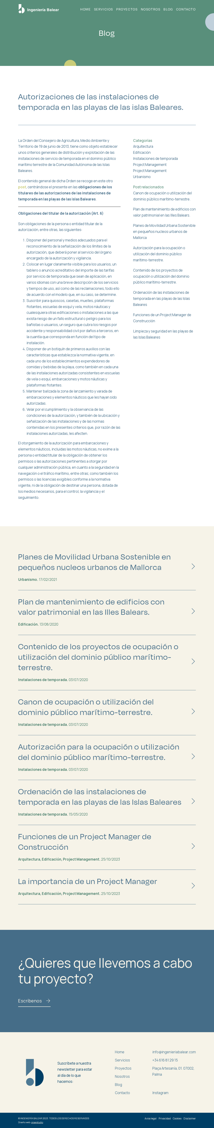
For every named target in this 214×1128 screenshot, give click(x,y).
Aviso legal (151, 1118)
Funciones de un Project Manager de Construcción (162, 317)
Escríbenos (30, 1001)
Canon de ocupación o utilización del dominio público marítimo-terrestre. (162, 196)
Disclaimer (189, 1118)
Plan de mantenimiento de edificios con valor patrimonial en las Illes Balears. (164, 212)
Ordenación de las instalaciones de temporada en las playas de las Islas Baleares (161, 298)
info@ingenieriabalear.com (174, 1052)
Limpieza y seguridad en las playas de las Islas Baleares (163, 334)
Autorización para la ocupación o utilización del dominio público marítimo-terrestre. (159, 253)
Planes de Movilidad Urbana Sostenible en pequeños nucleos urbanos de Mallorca (164, 231)
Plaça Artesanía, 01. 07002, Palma (173, 1071)
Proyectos (127, 9)
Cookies (177, 1118)
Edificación (142, 152)
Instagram (160, 1092)
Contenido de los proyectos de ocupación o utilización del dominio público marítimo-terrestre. (161, 276)
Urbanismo (142, 176)
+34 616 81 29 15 (165, 1060)
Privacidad (165, 1118)
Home (85, 9)
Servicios (103, 9)
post (22, 187)
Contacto (186, 9)
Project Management (150, 164)
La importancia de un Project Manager (87, 881)
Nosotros (150, 9)
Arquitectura (143, 146)
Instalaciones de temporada (155, 158)
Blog (168, 9)
